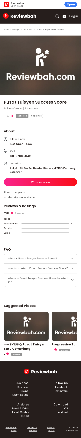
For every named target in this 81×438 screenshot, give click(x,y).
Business (23, 387)
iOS (66, 408)
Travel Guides (20, 412)
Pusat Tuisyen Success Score (50, 29)
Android (63, 412)
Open (71, 4)
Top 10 (25, 416)
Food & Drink (20, 408)
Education (28, 29)
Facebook (61, 387)
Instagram (61, 391)
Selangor (16, 29)
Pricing (24, 391)
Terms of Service (32, 429)
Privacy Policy (51, 429)
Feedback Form (11, 429)
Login (73, 16)
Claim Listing (20, 394)
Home (6, 29)
